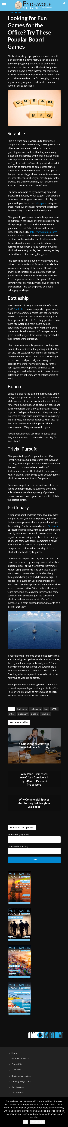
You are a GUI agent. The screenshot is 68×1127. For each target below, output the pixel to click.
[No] (64, 1112)
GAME (54, 709)
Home (15, 1053)
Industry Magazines (21, 1081)
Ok (25, 1121)
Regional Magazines (21, 1075)
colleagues (36, 709)
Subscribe (16, 1069)
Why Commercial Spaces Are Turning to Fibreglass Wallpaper (34, 803)
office (12, 714)
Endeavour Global (20, 1058)
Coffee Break (14, 12)
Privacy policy (37, 1121)
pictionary (23, 714)
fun (46, 709)
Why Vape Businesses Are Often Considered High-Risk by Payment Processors (34, 779)
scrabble (46, 714)
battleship (22, 709)
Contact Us (17, 1064)
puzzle (34, 714)
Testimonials (18, 1092)
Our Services (18, 1086)
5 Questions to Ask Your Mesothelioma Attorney (34, 745)
